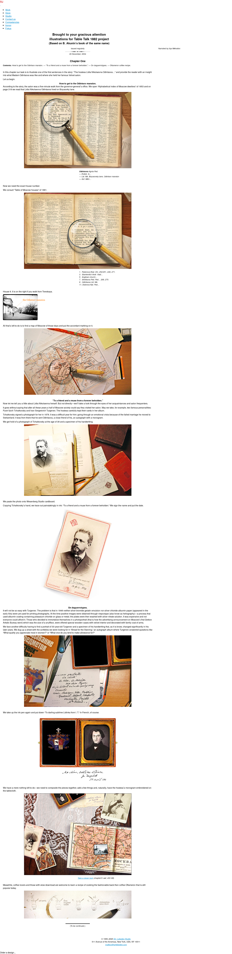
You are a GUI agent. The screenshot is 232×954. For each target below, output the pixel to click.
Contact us (10, 19)
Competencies (12, 22)
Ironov (8, 25)
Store (7, 12)
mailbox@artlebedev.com (116, 944)
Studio (8, 16)
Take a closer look (85, 878)
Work (7, 9)
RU (1, 1)
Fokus (8, 28)
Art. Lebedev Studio (122, 938)
